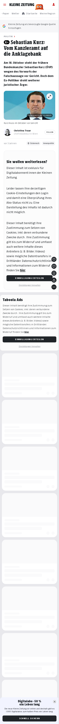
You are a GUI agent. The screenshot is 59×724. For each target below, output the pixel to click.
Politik (8, 36)
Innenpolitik (48, 143)
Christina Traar (22, 130)
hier (22, 270)
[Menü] (5, 5)
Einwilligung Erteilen (29, 278)
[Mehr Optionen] (53, 287)
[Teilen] (53, 280)
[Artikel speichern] (53, 273)
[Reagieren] (53, 259)
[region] (29, 13)
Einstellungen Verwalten (29, 285)
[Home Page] (21, 4)
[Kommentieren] (53, 266)
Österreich (34, 143)
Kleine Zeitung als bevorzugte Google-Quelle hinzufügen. (32, 26)
